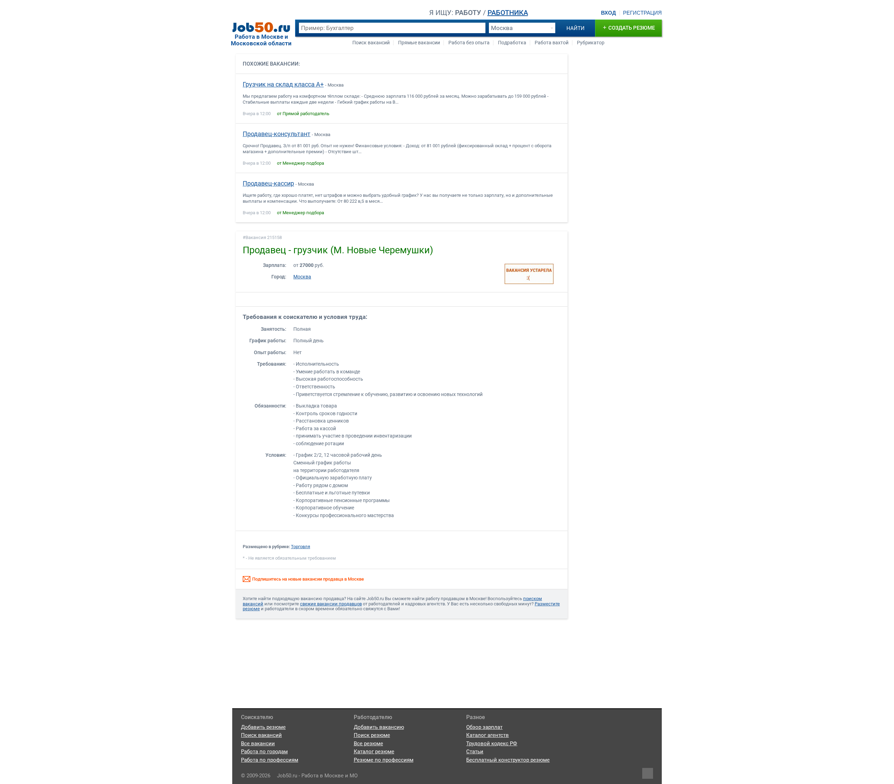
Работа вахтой (552, 42)
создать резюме (629, 27)
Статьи (474, 751)
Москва (302, 277)
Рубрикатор (590, 42)
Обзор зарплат (484, 727)
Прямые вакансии (419, 42)
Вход (608, 13)
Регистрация (642, 13)
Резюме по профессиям (383, 760)
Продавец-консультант (276, 133)
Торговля (300, 546)
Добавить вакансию (379, 727)
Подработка (512, 42)
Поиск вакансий (371, 42)
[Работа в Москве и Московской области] (261, 27)
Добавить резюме (263, 727)
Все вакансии (258, 743)
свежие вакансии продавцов (331, 603)
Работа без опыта (469, 42)
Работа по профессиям (269, 760)
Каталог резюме (374, 751)
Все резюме (368, 743)
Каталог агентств (487, 735)
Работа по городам (264, 751)
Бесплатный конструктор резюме (508, 760)
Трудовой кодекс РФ (491, 743)
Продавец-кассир (268, 183)
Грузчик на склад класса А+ (283, 84)
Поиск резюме (372, 735)
